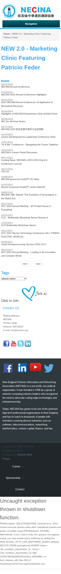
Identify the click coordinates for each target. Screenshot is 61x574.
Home (7, 33)
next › (25, 263)
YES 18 (5, 171)
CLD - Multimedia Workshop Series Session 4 (24, 217)
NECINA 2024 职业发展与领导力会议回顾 (22, 129)
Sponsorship (13, 478)
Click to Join (10, 300)
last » (39, 263)
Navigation (31, 23)
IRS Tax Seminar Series (13, 121)
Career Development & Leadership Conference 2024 (28, 137)
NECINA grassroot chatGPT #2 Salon (20, 179)
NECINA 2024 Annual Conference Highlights (23, 94)
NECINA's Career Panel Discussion (19, 152)
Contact (19, 489)
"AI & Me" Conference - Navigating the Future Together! (29, 144)
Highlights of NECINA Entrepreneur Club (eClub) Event (29, 113)
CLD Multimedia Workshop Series (18, 225)
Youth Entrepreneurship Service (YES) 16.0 (23, 244)
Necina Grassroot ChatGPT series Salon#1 (23, 187)
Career (16, 466)
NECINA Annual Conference (15, 86)
